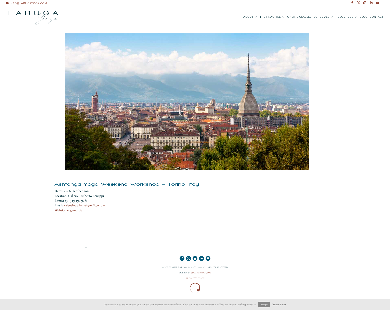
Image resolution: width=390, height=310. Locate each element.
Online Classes (299, 16)
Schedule (321, 16)
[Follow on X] (188, 258)
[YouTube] (377, 4)
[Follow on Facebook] (182, 258)
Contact (377, 16)
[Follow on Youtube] (208, 258)
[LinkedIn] (371, 4)
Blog (363, 16)
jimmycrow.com (201, 273)
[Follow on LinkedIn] (201, 258)
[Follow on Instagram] (195, 258)
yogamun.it (74, 210)
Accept (264, 304)
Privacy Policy (279, 304)
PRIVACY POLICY (195, 278)
